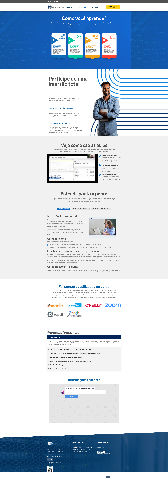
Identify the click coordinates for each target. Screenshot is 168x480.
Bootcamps (94, 7)
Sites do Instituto (52, 1)
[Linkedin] (48, 459)
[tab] (84, 337)
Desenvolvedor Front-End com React (81, 449)
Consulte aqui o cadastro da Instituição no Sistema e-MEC (54, 463)
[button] (72, 168)
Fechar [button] (108, 477)
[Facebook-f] (51, 459)
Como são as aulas (102, 445)
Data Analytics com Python (79, 445)
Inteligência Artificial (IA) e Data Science (82, 447)
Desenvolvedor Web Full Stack (79, 451)
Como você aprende (82, 7)
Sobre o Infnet (70, 7)
